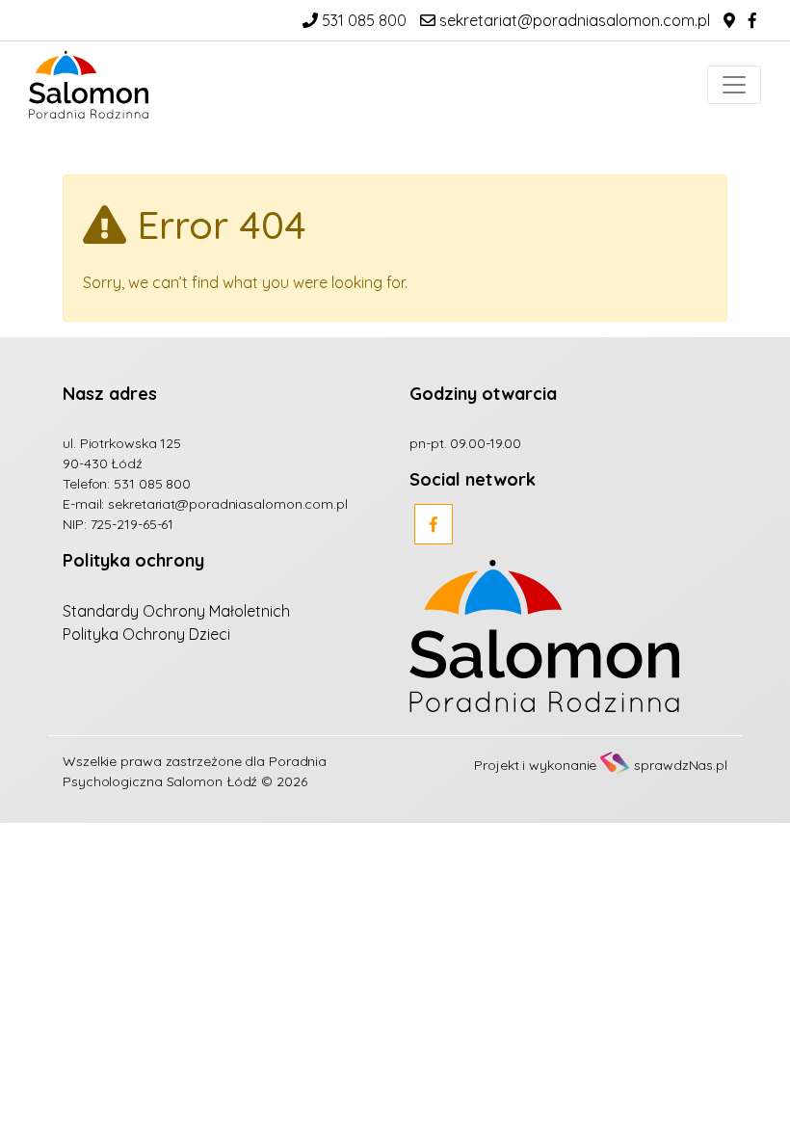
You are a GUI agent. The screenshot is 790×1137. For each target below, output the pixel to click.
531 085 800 (362, 20)
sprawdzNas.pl (680, 765)
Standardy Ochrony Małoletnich (176, 611)
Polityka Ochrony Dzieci (146, 634)
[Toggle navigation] (734, 85)
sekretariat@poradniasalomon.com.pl (572, 20)
